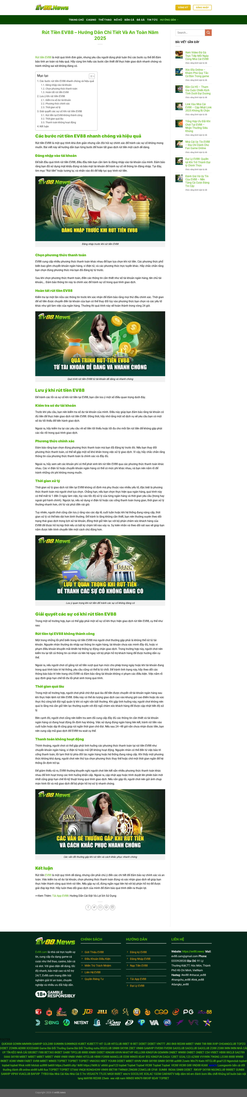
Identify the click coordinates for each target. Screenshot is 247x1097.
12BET (174, 1056)
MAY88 (88, 1078)
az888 (178, 1061)
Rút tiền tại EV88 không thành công (64, 115)
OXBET (100, 1052)
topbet (243, 1061)
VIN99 (104, 1069)
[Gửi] (208, 32)
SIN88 (115, 1048)
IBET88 (113, 1069)
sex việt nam (117, 1078)
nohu (97, 1048)
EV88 (48, 875)
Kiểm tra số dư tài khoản (58, 100)
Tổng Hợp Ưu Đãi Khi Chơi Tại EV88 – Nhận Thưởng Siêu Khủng (197, 126)
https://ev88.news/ (193, 951)
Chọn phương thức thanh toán (61, 88)
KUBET (82, 1043)
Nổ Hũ (118, 19)
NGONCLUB (218, 1069)
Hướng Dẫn (168, 19)
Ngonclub (232, 1061)
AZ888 (195, 1056)
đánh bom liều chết (206, 1074)
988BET (230, 1069)
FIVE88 (159, 1048)
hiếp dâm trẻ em (184, 1074)
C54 (207, 1052)
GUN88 (240, 1069)
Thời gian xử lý (53, 107)
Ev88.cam (41, 952)
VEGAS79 (92, 1074)
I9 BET (134, 1043)
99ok (21, 1065)
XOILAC (148, 1074)
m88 (27, 1065)
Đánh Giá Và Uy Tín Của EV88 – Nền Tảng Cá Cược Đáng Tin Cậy (197, 181)
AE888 (22, 1048)
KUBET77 (92, 1043)
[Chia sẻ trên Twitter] (94, 907)
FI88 (41, 1052)
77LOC (103, 1074)
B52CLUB (106, 1048)
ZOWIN (13, 1048)
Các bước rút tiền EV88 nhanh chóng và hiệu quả (67, 81)
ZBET (132, 1048)
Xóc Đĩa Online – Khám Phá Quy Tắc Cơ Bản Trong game (197, 73)
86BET (118, 1074)
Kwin (201, 1061)
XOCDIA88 (32, 1048)
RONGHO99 (93, 1069)
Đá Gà (141, 19)
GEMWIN (163, 1052)
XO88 (12, 1061)
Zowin (186, 1061)
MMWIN (27, 1043)
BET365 (49, 1052)
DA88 (66, 1052)
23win (105, 1078)
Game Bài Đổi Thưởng (52, 1048)
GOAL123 (185, 1056)
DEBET (143, 1043)
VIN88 (139, 1048)
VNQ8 (82, 1069)
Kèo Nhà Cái (56, 1074)
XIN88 (92, 1052)
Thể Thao (105, 19)
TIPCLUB (75, 1052)
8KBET (58, 1052)
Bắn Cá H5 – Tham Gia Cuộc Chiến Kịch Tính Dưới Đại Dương (198, 90)
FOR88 (105, 1056)
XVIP (215, 1043)
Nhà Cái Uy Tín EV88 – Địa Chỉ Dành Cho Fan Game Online (197, 145)
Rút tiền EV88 (43, 57)
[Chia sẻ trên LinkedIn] (112, 907)
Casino (91, 19)
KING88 (110, 1052)
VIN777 (160, 1043)
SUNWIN (59, 1043)
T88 (204, 1043)
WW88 (182, 1052)
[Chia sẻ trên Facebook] (88, 907)
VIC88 (148, 1065)
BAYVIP (35, 1074)
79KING (214, 1056)
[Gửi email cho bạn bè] (100, 907)
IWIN (227, 1048)
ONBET (173, 1052)
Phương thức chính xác (58, 103)
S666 (7, 1056)
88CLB (230, 1052)
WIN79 (138, 1078)
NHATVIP (127, 1052)
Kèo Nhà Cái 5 (73, 1074)
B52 (148, 1056)
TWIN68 (123, 1069)
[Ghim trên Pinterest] (106, 907)
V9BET (214, 1052)
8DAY (141, 1056)
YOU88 (112, 1061)
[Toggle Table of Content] (90, 76)
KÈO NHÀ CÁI (19, 1052)
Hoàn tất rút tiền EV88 (57, 92)
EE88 (126, 1056)
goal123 (221, 1061)
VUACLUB (24, 1074)
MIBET (190, 1043)
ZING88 (132, 1069)
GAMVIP (37, 1043)
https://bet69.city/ (66, 1065)
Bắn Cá (129, 19)
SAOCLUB (178, 1048)
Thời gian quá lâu (54, 118)
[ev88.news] (52, 7)
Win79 (194, 1061)
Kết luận (44, 126)
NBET (104, 1061)
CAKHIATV (168, 1074)
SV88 (36, 1061)
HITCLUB (116, 1043)
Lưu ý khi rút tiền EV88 (52, 96)
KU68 (204, 1065)
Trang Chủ (76, 19)
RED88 (181, 1043)
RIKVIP (198, 1069)
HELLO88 (139, 1052)
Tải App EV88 (60, 895)
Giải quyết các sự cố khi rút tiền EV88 (61, 111)
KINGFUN (151, 1052)
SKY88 (124, 1048)
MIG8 (110, 1074)
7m (84, 1074)
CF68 (154, 1069)
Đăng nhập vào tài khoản (59, 85)
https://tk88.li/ (91, 1065)
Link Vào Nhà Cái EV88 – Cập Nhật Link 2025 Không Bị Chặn (198, 107)
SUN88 (163, 1069)
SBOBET (33, 1052)
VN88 (197, 1043)
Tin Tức (152, 19)
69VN (118, 1052)
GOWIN (17, 1043)
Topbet (131, 1065)
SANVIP (5, 1074)
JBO (168, 1043)
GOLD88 (48, 1043)
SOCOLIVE (137, 1074)
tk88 (80, 1065)
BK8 (174, 1043)
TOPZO (241, 1043)
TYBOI (45, 1074)
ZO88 (213, 1048)
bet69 (51, 1065)
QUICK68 (7, 1043)
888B (85, 1052)
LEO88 (224, 1056)
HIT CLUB (104, 1043)
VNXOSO (94, 1061)
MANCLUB (116, 1056)
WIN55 (134, 1056)
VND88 (196, 1065)
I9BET (126, 1043)
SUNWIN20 (70, 1043)
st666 (104, 1065)
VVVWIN (205, 1056)
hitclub (35, 1065)
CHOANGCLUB (227, 1043)
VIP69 (14, 1074)
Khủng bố (224, 1074)
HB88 (222, 1052)
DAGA (166, 1056)
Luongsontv (225, 1065)
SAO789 (240, 1052)
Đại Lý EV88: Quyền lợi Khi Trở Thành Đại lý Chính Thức (197, 162)
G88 (189, 1065)
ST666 (74, 1069)
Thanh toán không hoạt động (61, 122)
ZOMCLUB (144, 1069)
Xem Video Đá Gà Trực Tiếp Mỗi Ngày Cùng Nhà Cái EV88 (197, 55)
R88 (209, 1043)
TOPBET (62, 1061)
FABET (28, 1061)
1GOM (157, 1074)
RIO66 (172, 1069)
